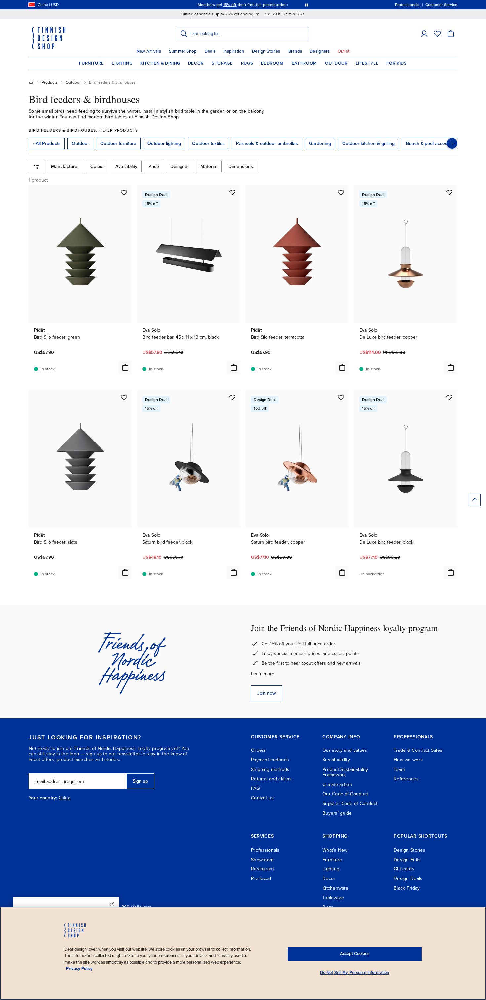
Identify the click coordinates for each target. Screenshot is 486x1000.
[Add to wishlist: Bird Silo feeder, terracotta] (341, 192)
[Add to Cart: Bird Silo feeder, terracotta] (342, 367)
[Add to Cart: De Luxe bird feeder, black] (450, 572)
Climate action (337, 784)
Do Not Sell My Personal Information (354, 972)
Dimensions (240, 166)
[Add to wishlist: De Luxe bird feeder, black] (449, 397)
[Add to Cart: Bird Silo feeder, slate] (125, 572)
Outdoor (336, 63)
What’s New (334, 850)
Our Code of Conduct (345, 794)
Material (208, 166)
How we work (408, 760)
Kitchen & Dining (160, 63)
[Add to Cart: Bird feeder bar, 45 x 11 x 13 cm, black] (233, 367)
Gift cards (404, 869)
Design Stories (266, 51)
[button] (424, 34)
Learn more (262, 674)
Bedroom (272, 63)
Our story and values (344, 750)
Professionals (265, 850)
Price (153, 166)
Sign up (140, 781)
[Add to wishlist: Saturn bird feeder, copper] (341, 397)
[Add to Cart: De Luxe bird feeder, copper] (450, 367)
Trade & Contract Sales (418, 750)
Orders (258, 750)
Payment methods (270, 760)
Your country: (43, 798)
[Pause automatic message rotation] (307, 4)
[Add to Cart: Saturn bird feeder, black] (233, 572)
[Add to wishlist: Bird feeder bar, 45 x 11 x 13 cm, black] (232, 192)
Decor (196, 63)
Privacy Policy (79, 968)
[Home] (31, 82)
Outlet (344, 51)
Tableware (333, 898)
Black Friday (407, 888)
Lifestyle (367, 63)
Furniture (91, 63)
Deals (210, 51)
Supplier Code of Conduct (350, 803)
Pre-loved (261, 878)
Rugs (247, 63)
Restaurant (262, 869)
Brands (295, 51)
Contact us (262, 798)
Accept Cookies (354, 953)
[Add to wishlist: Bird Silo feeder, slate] (124, 397)
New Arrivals (149, 51)
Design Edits (407, 860)
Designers (319, 51)
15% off (230, 4)
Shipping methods (270, 769)
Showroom (262, 860)
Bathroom (304, 63)
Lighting (122, 63)
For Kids (396, 63)
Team (399, 769)
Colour (97, 166)
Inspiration (233, 51)
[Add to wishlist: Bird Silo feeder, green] (124, 192)
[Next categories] (452, 143)
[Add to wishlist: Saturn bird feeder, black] (232, 397)
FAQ (255, 788)
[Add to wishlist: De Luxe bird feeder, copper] (449, 192)
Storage (222, 63)
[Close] (111, 904)
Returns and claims (271, 779)
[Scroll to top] (475, 500)
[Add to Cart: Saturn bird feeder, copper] (342, 572)
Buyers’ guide (337, 813)
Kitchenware (335, 888)
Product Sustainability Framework (345, 772)
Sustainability (336, 760)
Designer (179, 166)
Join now (266, 693)
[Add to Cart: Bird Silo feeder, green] (125, 367)
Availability (126, 166)
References (406, 779)
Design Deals (408, 878)
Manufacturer (65, 166)
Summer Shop (183, 51)
